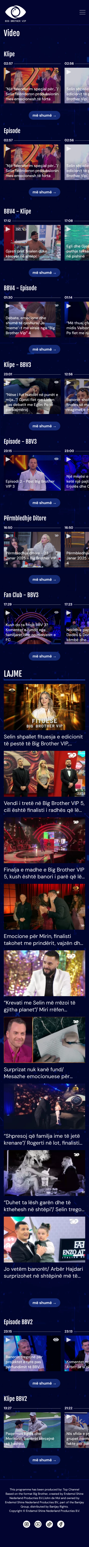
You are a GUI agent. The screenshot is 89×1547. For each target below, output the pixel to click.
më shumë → (44, 115)
